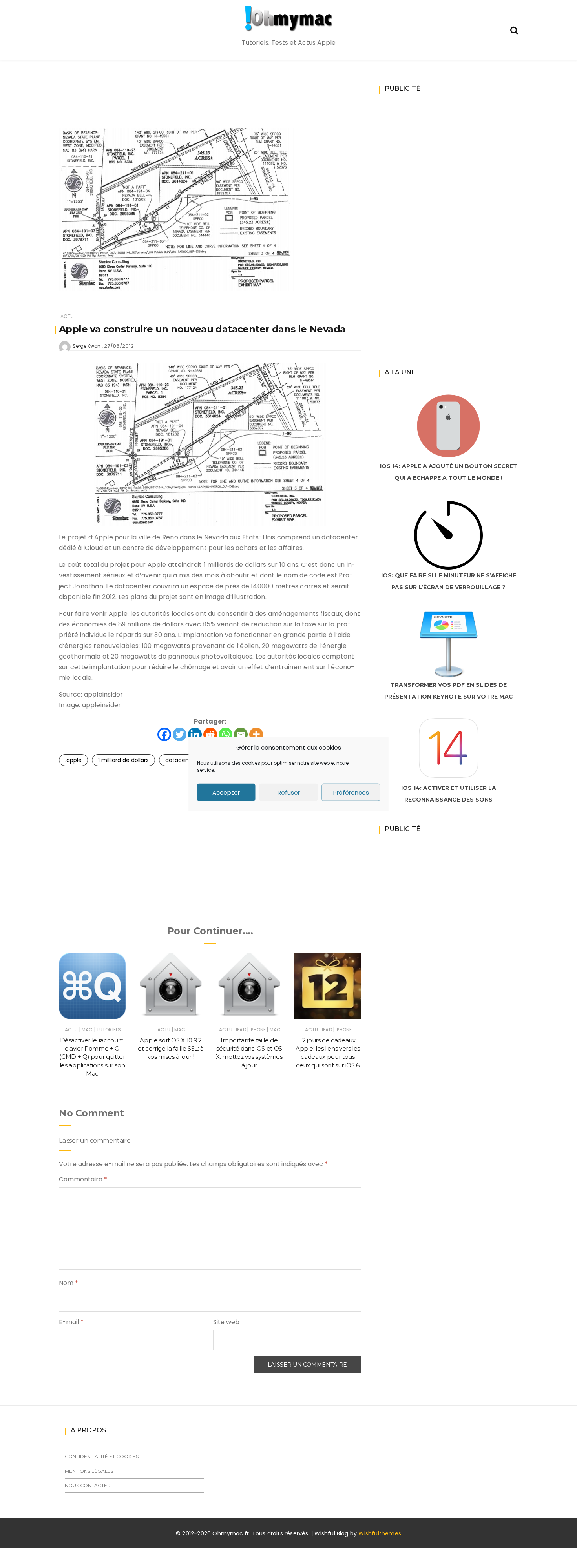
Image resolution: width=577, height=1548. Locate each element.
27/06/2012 (119, 346)
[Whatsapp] (225, 734)
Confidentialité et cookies (102, 1456)
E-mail (71, 1322)
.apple (73, 760)
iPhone (258, 1029)
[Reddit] (210, 734)
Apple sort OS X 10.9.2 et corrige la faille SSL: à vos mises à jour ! (171, 1048)
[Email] (241, 734)
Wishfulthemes (379, 1533)
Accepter (226, 792)
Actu (67, 316)
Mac (87, 1029)
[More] (256, 734)
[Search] (514, 30)
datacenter (181, 760)
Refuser (289, 792)
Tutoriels (109, 1029)
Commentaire (83, 1179)
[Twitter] (179, 734)
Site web (226, 1322)
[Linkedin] (195, 734)
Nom (68, 1282)
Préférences (351, 792)
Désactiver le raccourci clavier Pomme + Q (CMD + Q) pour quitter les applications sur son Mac (92, 1056)
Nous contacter (88, 1485)
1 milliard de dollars (123, 760)
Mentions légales (89, 1471)
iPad (241, 1029)
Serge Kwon (86, 346)
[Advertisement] (210, 104)
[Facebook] (164, 734)
